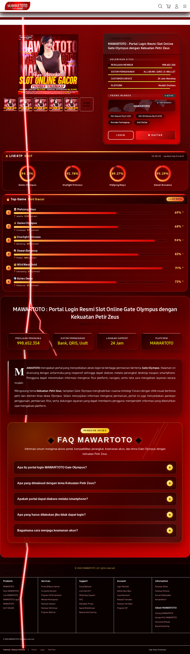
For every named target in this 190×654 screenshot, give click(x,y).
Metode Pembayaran (49, 600)
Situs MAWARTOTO (11, 591)
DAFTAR (157, 135)
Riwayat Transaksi (124, 600)
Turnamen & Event (48, 591)
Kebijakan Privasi (86, 604)
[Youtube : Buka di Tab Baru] (185, 649)
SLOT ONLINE (8, 608)
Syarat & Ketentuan (87, 608)
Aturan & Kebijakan (163, 595)
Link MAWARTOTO (10, 595)
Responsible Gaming (87, 612)
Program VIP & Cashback (51, 595)
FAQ (81, 600)
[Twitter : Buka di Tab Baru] (174, 649)
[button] (168, 6)
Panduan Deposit (48, 604)
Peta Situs (51, 650)
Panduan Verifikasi (125, 604)
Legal (42, 650)
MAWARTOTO (8, 587)
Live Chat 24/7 (85, 591)
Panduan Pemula (162, 591)
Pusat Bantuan (85, 587)
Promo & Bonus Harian (50, 587)
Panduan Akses (161, 587)
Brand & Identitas (162, 626)
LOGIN (120, 135)
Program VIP (122, 608)
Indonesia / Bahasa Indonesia (14, 650)
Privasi (34, 650)
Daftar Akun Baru (124, 591)
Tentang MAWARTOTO (164, 613)
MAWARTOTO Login (11, 600)
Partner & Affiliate (162, 622)
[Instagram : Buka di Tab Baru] (180, 649)
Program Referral (48, 612)
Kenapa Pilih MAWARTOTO (166, 618)
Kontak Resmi (160, 600)
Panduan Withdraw (49, 608)
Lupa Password (123, 595)
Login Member (123, 587)
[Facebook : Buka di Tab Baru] (169, 649)
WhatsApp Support (87, 595)
